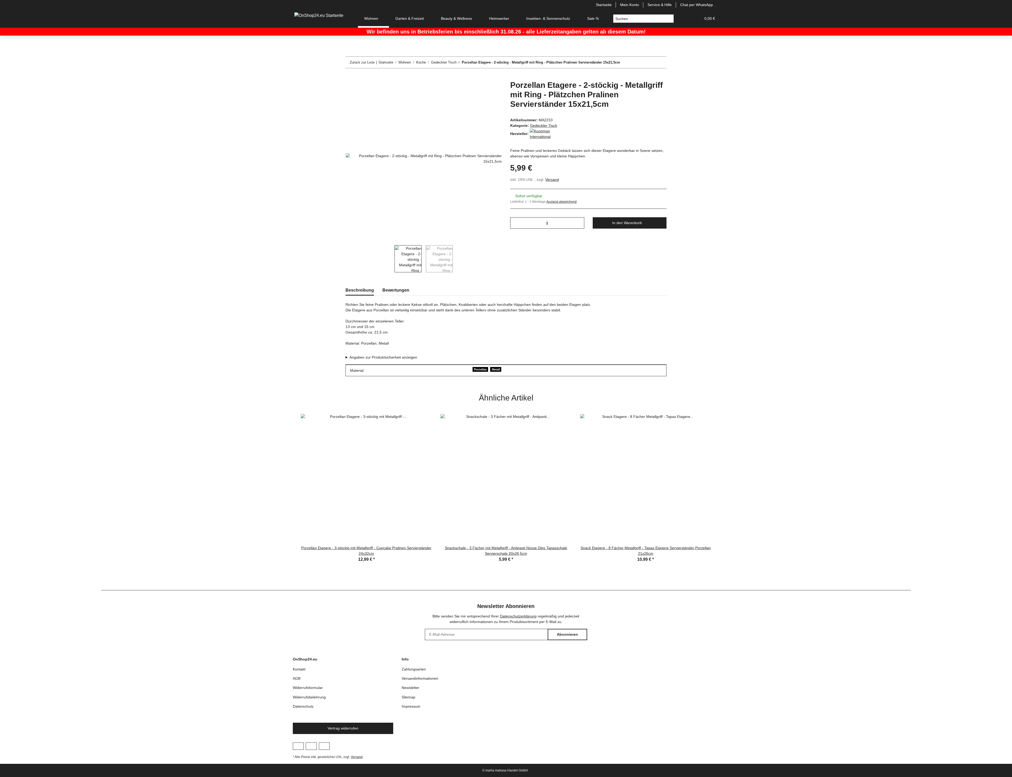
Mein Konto (629, 5)
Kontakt (299, 669)
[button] (684, 18)
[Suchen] (669, 18)
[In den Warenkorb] (350, 77)
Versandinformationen (420, 678)
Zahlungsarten (414, 669)
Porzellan (480, 369)
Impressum (411, 706)
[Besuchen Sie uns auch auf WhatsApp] (324, 746)
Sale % (593, 18)
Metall (496, 369)
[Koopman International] (543, 134)
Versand (552, 179)
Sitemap (408, 697)
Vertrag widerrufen (343, 728)
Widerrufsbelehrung (309, 697)
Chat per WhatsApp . (697, 5)
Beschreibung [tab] (360, 290)
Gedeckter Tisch (543, 125)
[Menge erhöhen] (578, 223)
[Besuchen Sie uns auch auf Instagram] (311, 746)
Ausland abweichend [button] (561, 202)
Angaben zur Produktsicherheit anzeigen (383, 357)
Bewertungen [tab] (395, 290)
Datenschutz (303, 706)
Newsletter (410, 688)
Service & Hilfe (660, 5)
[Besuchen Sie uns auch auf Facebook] (298, 746)
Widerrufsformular (308, 688)
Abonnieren (567, 634)
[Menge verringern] (516, 223)
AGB (296, 678)
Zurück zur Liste (362, 62)
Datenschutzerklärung (518, 616)
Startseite (604, 5)
